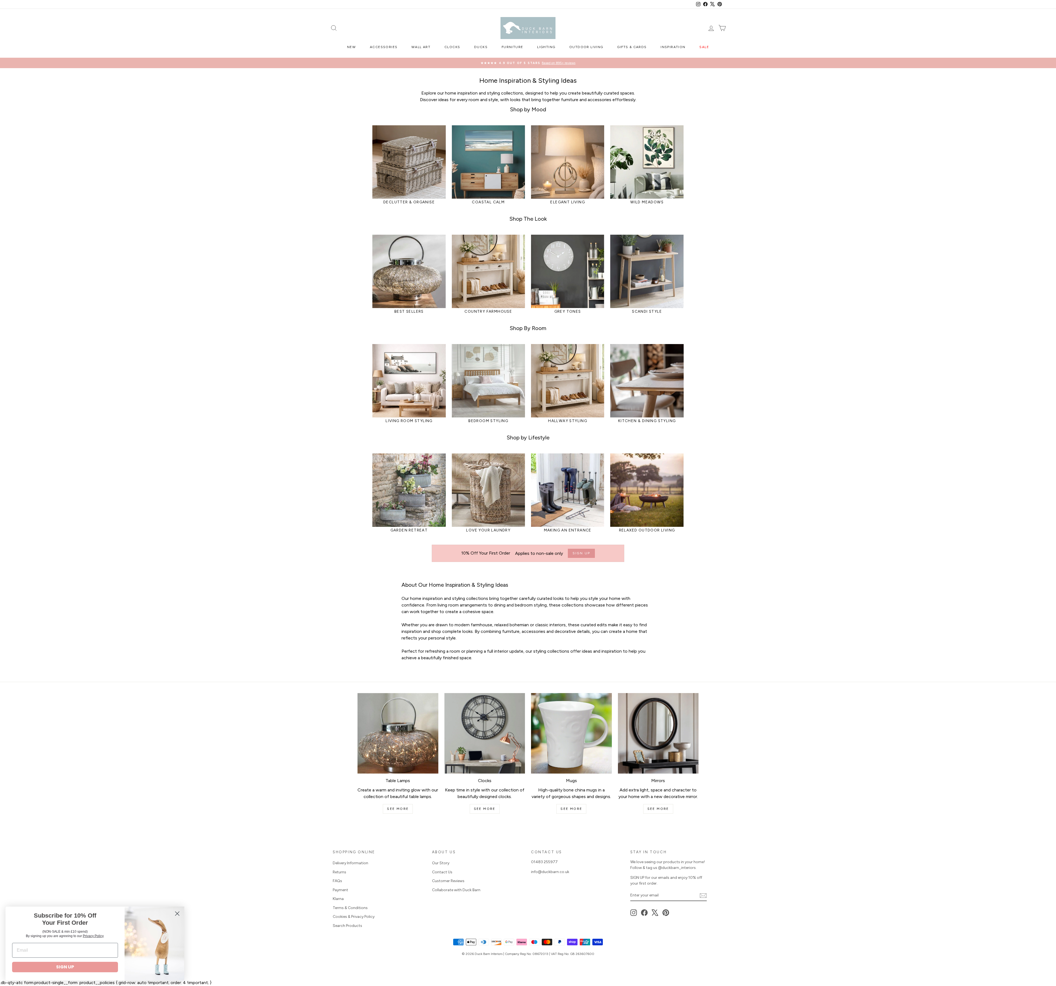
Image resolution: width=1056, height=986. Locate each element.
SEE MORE (398, 809)
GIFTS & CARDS (632, 47)
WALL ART (420, 47)
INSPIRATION (673, 47)
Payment (340, 890)
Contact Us (442, 872)
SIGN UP (65, 967)
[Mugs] (571, 733)
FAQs (337, 881)
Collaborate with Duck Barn (456, 890)
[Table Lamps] (398, 733)
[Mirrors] (658, 733)
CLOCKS (452, 47)
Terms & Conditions (350, 907)
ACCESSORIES (383, 47)
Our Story (440, 863)
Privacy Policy (93, 936)
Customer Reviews (448, 881)
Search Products (347, 925)
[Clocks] (484, 733)
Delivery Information (350, 863)
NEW (351, 47)
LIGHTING (546, 47)
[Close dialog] (177, 913)
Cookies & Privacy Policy (354, 916)
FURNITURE (512, 47)
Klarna (338, 898)
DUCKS (481, 47)
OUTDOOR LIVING (586, 47)
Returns (339, 872)
